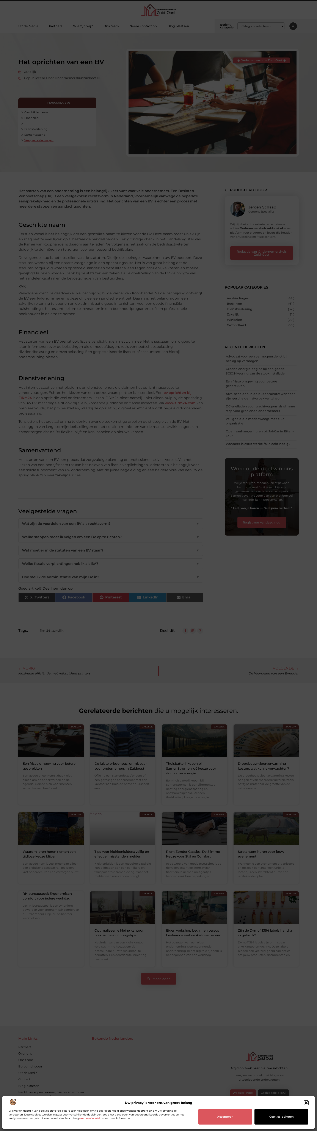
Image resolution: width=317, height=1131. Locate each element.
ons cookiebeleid (90, 1118)
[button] (306, 1103)
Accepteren (225, 1116)
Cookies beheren (281, 1116)
